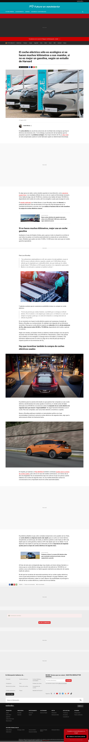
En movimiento (20, 11)
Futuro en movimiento (44, 6)
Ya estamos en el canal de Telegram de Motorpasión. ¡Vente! (43, 39)
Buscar (80, 700)
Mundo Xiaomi (9, 720)
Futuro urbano (10, 11)
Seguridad (36, 42)
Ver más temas (9, 694)
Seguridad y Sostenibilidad (38, 11)
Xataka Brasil (8, 731)
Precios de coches (23, 686)
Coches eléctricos (23, 679)
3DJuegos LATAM (20, 729)
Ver (45, 622)
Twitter (82, 12)
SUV (20, 683)
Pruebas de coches (37, 683)
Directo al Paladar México (43, 730)
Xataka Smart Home (10, 718)
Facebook (29, 67)
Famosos (25, 42)
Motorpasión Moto (55, 714)
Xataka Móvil (8, 714)
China (41, 42)
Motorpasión (54, 712)
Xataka (7, 712)
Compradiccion (66, 716)
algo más (65, 135)
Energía (27, 11)
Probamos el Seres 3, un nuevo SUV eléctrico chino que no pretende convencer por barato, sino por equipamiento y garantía (54, 556)
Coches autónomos (10, 690)
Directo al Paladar (43, 712)
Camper (30, 42)
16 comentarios (24, 67)
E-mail (36, 67)
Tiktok (71, 693)
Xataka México (9, 729)
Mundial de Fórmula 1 (38, 690)
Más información (46, 740)
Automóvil (59, 42)
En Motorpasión (44, 215)
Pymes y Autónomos (78, 714)
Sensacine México (32, 729)
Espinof (30, 714)
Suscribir (68, 680)
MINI (55, 42)
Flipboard (34, 67)
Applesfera (8, 716)
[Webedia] (80, 1)
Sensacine (31, 712)
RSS (65, 693)
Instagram (60, 693)
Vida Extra (19, 714)
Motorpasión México (56, 729)
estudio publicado (25, 202)
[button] (27, 126)
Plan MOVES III (39, 472)
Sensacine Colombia (33, 731)
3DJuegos (19, 712)
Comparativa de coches (36, 687)
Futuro (20, 690)
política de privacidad (62, 683)
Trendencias (65, 712)
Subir (79, 706)
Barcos (64, 42)
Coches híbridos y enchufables (37, 680)
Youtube (57, 693)
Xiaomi (50, 42)
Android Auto (18, 42)
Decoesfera (65, 714)
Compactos (8, 683)
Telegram (63, 693)
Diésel (45, 42)
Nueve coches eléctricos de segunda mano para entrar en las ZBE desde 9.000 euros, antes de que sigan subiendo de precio (54, 219)
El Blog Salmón (77, 712)
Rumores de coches (10, 686)
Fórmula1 (8, 679)
